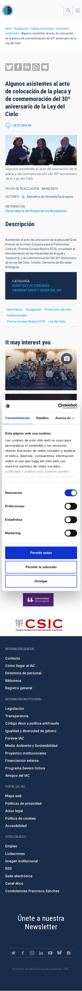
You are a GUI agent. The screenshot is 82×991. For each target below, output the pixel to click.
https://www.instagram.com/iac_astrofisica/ (32, 952)
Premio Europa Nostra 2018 (26, 321)
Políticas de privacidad (23, 803)
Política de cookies (20, 818)
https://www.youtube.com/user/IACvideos (50, 952)
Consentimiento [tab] (17, 418)
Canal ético (14, 883)
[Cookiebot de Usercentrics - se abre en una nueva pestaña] (58, 406)
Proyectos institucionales (25, 753)
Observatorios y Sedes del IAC (37, 290)
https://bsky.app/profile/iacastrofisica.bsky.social (59, 952)
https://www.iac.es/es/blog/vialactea (68, 952)
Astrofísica (14, 309)
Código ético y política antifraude (32, 723)
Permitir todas (41, 553)
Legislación (14, 709)
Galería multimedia (42, 28)
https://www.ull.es (38, 599)
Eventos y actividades (30, 285)
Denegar (41, 581)
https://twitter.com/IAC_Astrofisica (13, 952)
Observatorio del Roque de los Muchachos (36, 211)
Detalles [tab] (42, 418)
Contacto (12, 658)
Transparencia (16, 716)
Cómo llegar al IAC (20, 666)
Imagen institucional (21, 861)
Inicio (8, 28)
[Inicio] (7, 10)
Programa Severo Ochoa (25, 768)
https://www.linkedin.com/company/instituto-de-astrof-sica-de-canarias (41, 952)
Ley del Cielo (57, 321)
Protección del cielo (58, 309)
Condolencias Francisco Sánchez (32, 891)
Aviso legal (14, 811)
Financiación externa (22, 761)
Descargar (22, 125)
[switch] (71, 506)
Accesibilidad (16, 826)
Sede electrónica (18, 876)
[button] (9, 67)
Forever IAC (14, 738)
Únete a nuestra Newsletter (41, 922)
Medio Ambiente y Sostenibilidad (31, 746)
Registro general (18, 688)
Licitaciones (15, 854)
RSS (8, 868)
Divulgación (21, 28)
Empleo (11, 846)
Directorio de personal (23, 673)
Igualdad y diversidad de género (30, 731)
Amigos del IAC (17, 776)
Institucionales (17, 315)
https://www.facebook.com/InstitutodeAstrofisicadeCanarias (22, 952)
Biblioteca (13, 681)
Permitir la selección (41, 567)
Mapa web (13, 796)
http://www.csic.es (39, 625)
